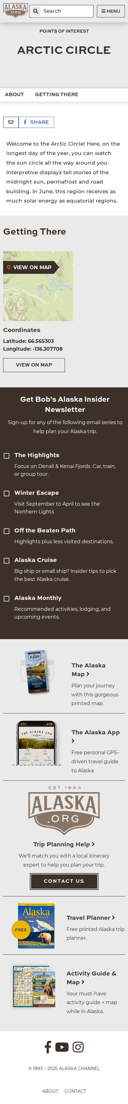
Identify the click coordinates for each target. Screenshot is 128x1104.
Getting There (56, 94)
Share (39, 122)
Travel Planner (89, 918)
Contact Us (64, 881)
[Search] (35, 11)
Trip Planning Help (62, 845)
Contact (75, 1091)
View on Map (34, 365)
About (14, 94)
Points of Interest (64, 31)
